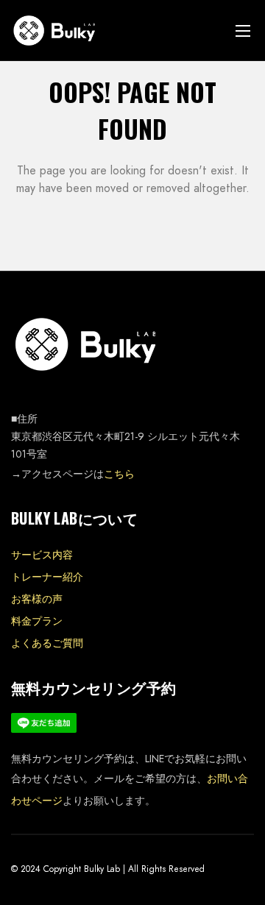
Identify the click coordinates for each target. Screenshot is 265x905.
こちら (119, 473)
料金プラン (37, 621)
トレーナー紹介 (47, 576)
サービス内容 (42, 554)
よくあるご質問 (47, 643)
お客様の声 (37, 599)
